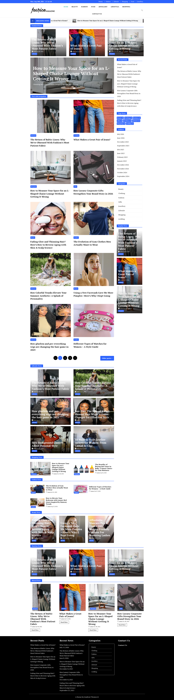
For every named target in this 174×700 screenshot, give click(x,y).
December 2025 (123, 142)
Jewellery (140, 1)
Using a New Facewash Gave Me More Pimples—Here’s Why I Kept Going (93, 294)
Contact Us (97, 14)
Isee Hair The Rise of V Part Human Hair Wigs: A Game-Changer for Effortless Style (92, 414)
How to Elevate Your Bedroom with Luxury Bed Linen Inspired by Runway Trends (56, 501)
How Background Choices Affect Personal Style (47, 444)
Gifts (75, 186)
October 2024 (122, 172)
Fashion (108, 1)
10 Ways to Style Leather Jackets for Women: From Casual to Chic (90, 442)
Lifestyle (116, 1)
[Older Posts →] (75, 358)
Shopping (125, 1)
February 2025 (122, 157)
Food (132, 1)
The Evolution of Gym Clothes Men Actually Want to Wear (92, 243)
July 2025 (120, 149)
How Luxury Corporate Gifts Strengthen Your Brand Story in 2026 (89, 21)
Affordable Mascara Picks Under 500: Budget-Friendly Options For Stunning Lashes (99, 527)
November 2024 (123, 169)
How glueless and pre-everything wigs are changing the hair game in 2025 (49, 346)
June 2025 (121, 153)
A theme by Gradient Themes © (87, 697)
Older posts (106, 358)
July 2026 (120, 134)
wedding (129, 123)
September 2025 (123, 146)
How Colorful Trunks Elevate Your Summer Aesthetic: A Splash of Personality (48, 295)
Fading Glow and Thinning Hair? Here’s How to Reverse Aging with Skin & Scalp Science (48, 244)
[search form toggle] (142, 10)
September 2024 (123, 176)
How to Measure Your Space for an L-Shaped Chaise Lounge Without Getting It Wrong (124, 44)
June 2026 (121, 138)
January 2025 (122, 161)
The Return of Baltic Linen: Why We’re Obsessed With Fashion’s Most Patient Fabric (47, 44)
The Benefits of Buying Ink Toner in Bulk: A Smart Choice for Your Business (103, 467)
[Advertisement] (132, 328)
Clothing (76, 135)
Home (66, 7)
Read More (35, 630)
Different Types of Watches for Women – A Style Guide (89, 345)
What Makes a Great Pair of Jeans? (86, 47)
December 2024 (123, 165)
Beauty (101, 1)
